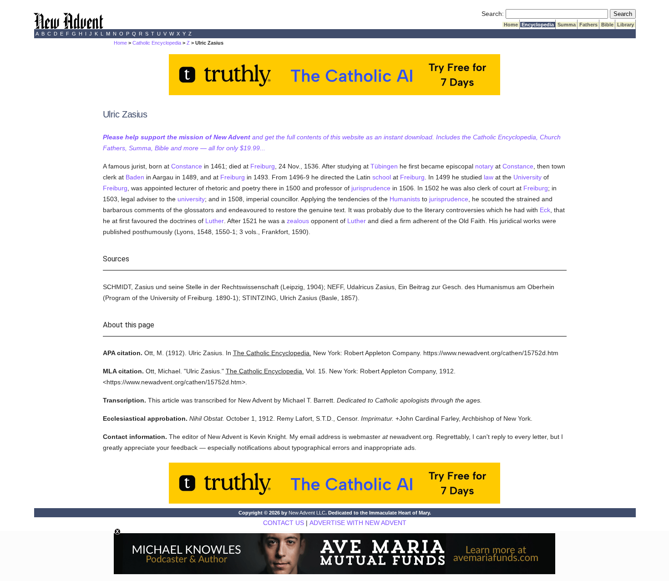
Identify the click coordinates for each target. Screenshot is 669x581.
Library (625, 24)
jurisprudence (370, 188)
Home (510, 24)
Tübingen (384, 166)
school (381, 177)
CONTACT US (283, 522)
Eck (545, 210)
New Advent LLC (307, 512)
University (527, 177)
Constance (186, 166)
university (191, 199)
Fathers (588, 24)
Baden (135, 177)
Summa (566, 24)
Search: (492, 13)
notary (484, 166)
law (488, 177)
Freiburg (262, 166)
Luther (214, 220)
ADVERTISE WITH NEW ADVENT (357, 522)
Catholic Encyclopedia (156, 43)
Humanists (405, 199)
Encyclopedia (537, 24)
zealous (298, 220)
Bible (607, 24)
